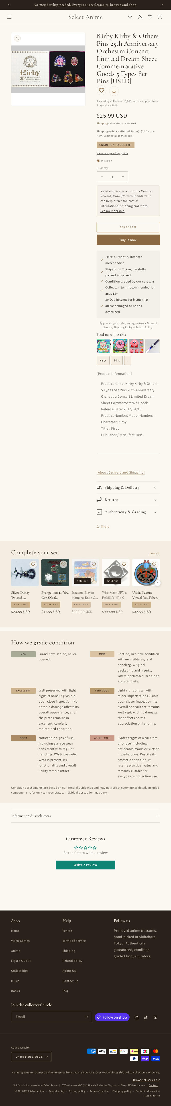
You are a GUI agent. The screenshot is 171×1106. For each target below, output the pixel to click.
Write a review (85, 865)
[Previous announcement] (9, 5)
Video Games (20, 941)
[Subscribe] (86, 1017)
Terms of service (99, 1091)
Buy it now (128, 240)
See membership (112, 211)
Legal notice (153, 1095)
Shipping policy (122, 1091)
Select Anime (36, 1091)
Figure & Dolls (21, 961)
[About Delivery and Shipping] (121, 472)
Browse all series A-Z (146, 1080)
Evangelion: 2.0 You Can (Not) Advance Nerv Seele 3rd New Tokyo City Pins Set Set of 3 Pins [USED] (55, 595)
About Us (69, 971)
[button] (9, 17)
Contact (153, 1085)
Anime (15, 951)
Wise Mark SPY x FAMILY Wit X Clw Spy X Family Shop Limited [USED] (114, 595)
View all (154, 553)
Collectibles (19, 971)
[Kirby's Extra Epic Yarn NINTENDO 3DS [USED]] (104, 346)
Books (15, 991)
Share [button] (105, 526)
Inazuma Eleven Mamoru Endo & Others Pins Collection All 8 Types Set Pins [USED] (84, 595)
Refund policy (72, 961)
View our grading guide (112, 153)
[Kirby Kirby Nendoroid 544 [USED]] (136, 346)
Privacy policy (77, 1091)
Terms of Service (74, 941)
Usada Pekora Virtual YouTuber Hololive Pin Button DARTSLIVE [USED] (144, 595)
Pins (117, 360)
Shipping (102, 123)
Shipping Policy (123, 327)
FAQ (65, 991)
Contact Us (70, 981)
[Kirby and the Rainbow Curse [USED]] (120, 346)
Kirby (103, 360)
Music (15, 981)
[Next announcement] (162, 5)
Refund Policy (144, 327)
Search (67, 931)
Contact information (148, 1091)
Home (15, 931)
